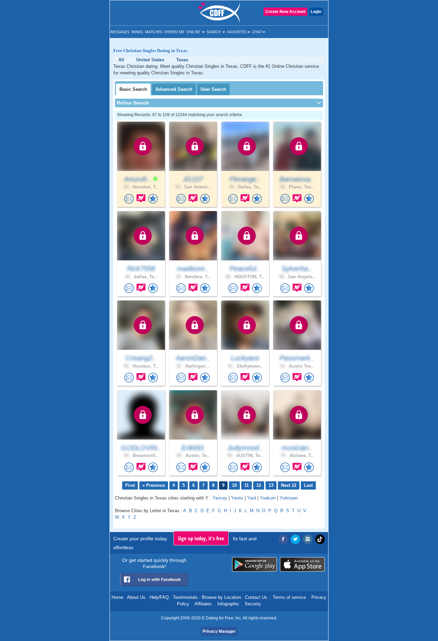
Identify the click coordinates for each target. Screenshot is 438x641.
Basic (133, 89)
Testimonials (185, 597)
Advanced (173, 89)
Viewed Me (174, 31)
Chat (257, 31)
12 (258, 485)
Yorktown (289, 498)
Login (316, 11)
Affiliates (203, 603)
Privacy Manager (219, 631)
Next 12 (288, 485)
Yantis (237, 498)
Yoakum (268, 498)
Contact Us (256, 597)
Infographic (228, 603)
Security (253, 603)
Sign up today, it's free (201, 538)
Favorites (237, 31)
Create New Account (285, 11)
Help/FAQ (159, 597)
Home (117, 597)
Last (308, 485)
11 (246, 485)
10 (234, 485)
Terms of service (289, 597)
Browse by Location (221, 597)
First (130, 485)
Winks (137, 31)
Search (214, 31)
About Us (136, 597)
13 (271, 485)
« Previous (153, 485)
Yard (251, 498)
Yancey (219, 498)
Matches (153, 31)
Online (193, 31)
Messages (120, 31)
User (213, 89)
